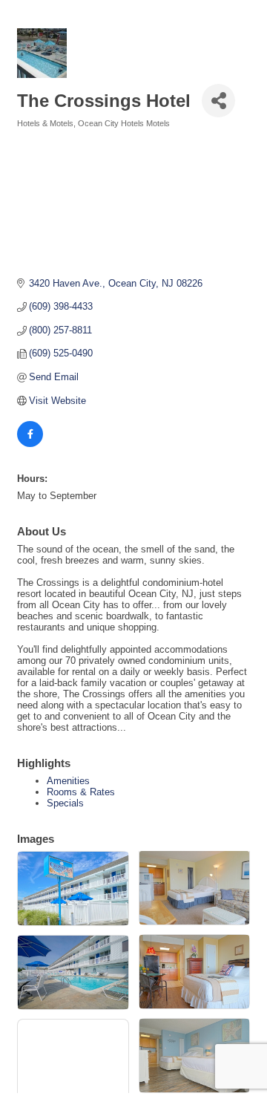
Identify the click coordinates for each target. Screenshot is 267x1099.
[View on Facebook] (30, 443)
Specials (65, 803)
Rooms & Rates (81, 792)
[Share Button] (218, 100)
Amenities (68, 780)
